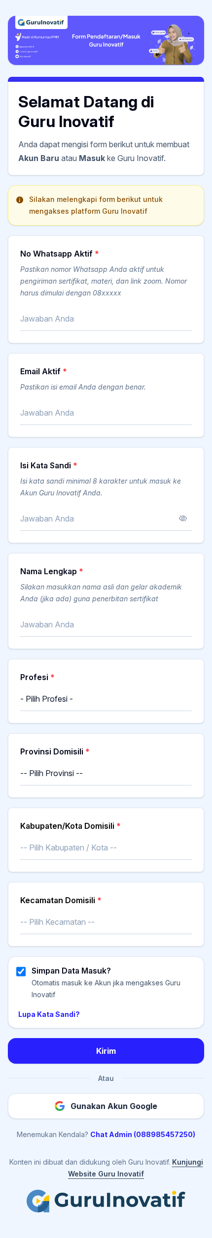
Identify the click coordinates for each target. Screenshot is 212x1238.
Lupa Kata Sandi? (49, 1014)
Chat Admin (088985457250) (142, 1134)
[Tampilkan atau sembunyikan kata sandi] (183, 518)
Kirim (106, 1051)
